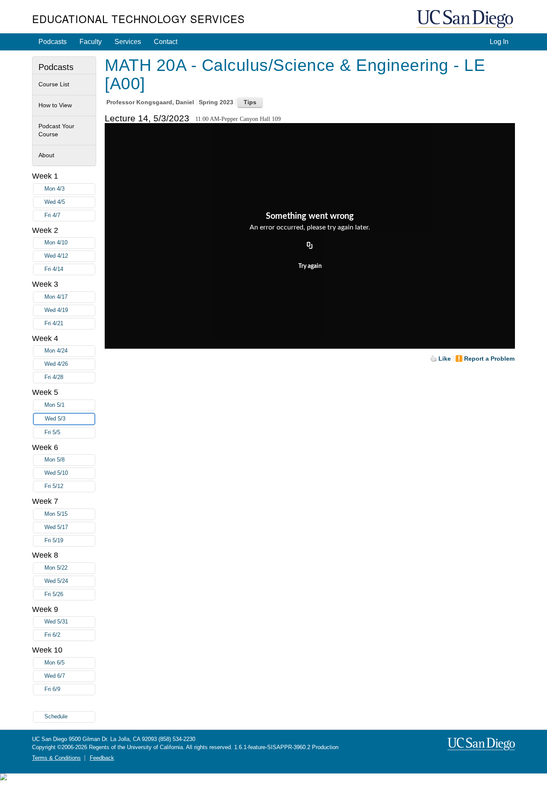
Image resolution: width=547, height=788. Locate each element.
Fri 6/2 (52, 635)
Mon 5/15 (56, 514)
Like (444, 358)
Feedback (102, 758)
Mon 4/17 (56, 297)
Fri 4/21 (53, 323)
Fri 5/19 (53, 541)
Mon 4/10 (56, 243)
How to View (55, 105)
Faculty (90, 41)
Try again (310, 266)
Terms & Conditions (56, 758)
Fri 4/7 (52, 215)
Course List (53, 84)
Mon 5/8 (54, 460)
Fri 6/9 (52, 689)
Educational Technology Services (138, 18)
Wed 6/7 (54, 676)
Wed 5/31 (56, 622)
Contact (165, 41)
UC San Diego (466, 19)
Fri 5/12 (53, 486)
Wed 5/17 (56, 527)
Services (128, 41)
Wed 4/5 (54, 202)
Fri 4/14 (53, 269)
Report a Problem (489, 358)
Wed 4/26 (56, 364)
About (46, 155)
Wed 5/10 (56, 473)
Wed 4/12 (56, 256)
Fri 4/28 (53, 377)
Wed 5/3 (55, 419)
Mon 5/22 (56, 568)
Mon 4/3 (54, 189)
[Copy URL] (310, 246)
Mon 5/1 (54, 405)
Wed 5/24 (56, 581)
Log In (499, 41)
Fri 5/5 (52, 432)
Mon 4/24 (56, 351)
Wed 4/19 (56, 310)
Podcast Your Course (56, 130)
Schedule (56, 717)
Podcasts (52, 41)
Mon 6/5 (54, 663)
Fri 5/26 (53, 594)
